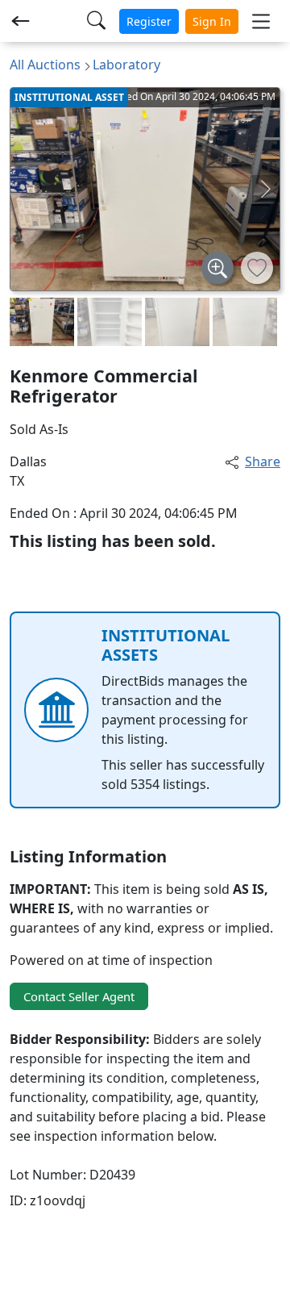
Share (262, 461)
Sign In (212, 21)
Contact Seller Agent (79, 996)
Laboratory (126, 64)
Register (149, 21)
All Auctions (45, 64)
